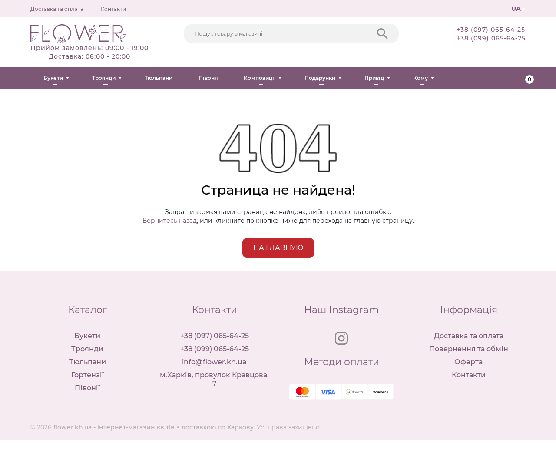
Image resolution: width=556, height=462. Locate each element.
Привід (374, 78)
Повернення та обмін (468, 349)
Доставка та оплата (56, 9)
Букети (53, 78)
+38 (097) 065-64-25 (491, 29)
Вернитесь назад (169, 220)
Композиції (259, 78)
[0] (522, 78)
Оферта (468, 362)
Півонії (208, 78)
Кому (420, 78)
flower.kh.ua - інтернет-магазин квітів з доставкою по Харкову (153, 427)
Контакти (113, 9)
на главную (278, 248)
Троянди (104, 78)
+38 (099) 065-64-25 (491, 38)
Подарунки (319, 78)
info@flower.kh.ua (214, 362)
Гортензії (87, 375)
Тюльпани (158, 78)
